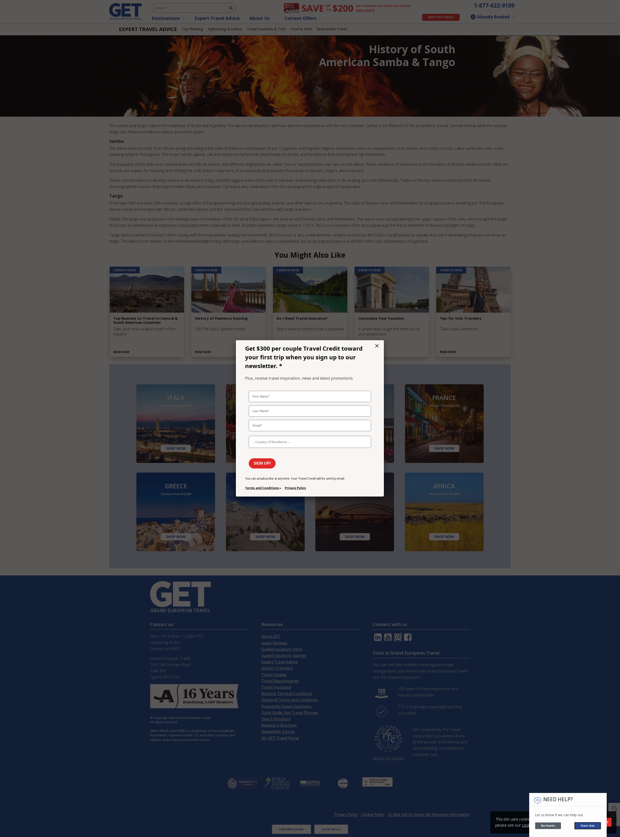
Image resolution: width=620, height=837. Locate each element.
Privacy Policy (295, 488)
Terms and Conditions (262, 488)
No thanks (548, 825)
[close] (377, 346)
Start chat (588, 825)
